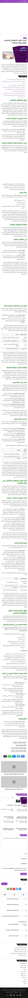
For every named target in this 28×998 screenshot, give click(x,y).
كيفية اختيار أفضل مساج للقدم (18, 91)
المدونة (24, 969)
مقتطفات (24, 981)
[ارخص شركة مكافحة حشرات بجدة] (23, 931)
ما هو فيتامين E (10, 805)
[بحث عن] (26, 1)
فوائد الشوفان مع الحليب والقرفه (18, 750)
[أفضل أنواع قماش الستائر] (23, 926)
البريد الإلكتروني (24, 858)
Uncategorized (23, 963)
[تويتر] (18, 756)
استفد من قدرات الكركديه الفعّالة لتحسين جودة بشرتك (21, 817)
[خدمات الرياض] (21, 1)
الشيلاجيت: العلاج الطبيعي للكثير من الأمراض (21, 805)
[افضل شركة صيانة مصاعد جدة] (23, 900)
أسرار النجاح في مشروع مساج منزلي (17, 85)
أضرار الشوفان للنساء (20, 745)
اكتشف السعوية (23, 967)
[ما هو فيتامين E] (7, 800)
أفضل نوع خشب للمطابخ (13, 936)
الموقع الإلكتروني (24, 863)
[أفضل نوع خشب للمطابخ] (23, 937)
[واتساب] (10, 756)
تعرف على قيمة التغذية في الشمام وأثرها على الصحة (8, 829)
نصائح (25, 983)
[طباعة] (5, 756)
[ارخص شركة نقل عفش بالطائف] (23, 912)
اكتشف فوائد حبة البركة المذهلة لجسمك (8, 817)
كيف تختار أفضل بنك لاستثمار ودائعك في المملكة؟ (21, 829)
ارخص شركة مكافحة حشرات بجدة (12, 930)
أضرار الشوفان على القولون (19, 742)
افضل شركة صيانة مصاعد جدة (12, 899)
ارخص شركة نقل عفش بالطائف (12, 910)
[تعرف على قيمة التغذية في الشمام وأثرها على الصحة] (7, 823)
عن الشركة (16, 991)
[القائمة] (1, 1)
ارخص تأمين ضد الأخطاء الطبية (12, 904)
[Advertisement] (14, 18)
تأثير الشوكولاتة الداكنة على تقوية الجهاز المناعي (15, 89)
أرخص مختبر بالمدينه (23, 922)
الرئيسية (24, 35)
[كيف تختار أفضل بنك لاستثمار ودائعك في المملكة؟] (21, 823)
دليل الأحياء (24, 977)
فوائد (21, 35)
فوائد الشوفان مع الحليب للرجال (18, 748)
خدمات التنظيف (23, 973)
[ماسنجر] (14, 756)
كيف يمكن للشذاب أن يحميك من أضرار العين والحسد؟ (14, 93)
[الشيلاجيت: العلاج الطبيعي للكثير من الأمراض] (21, 800)
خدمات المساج (23, 975)
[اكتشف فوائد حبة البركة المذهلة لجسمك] (7, 812)
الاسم (25, 853)
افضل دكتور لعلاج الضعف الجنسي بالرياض (10, 916)
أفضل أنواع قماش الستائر (13, 924)
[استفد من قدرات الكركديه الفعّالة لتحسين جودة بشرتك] (21, 812)
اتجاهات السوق (23, 965)
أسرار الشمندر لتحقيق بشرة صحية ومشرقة (16, 79)
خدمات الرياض (5, 989)
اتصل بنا (7, 991)
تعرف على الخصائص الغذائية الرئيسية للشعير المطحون (13, 87)
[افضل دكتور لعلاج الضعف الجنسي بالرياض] (23, 917)
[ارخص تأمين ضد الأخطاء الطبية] (23, 906)
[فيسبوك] (23, 756)
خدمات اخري (23, 971)
